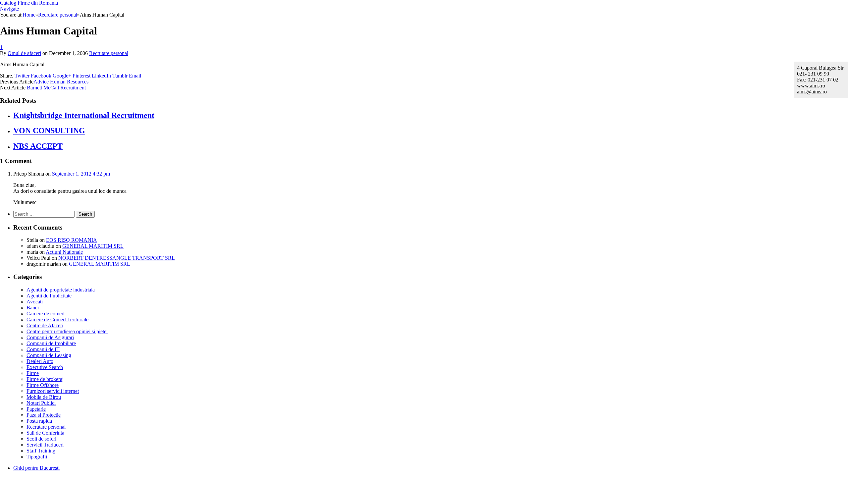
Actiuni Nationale (64, 252)
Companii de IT (43, 349)
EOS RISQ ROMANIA (71, 240)
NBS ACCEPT (38, 146)
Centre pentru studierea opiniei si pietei (67, 331)
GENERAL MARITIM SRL (93, 246)
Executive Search (44, 367)
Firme (32, 373)
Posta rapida (39, 421)
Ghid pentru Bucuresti (36, 468)
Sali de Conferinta (45, 433)
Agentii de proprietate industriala (60, 289)
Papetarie (36, 409)
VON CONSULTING (49, 130)
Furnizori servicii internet (52, 391)
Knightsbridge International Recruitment (83, 115)
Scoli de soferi (41, 439)
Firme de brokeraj (45, 379)
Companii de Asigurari (50, 337)
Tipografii (36, 456)
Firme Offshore (42, 385)
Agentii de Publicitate (49, 295)
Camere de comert (45, 313)
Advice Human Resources (60, 81)
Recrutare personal (108, 53)
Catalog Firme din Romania (29, 3)
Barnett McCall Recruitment (56, 87)
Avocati (34, 301)
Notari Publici (41, 403)
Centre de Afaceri (44, 325)
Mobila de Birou (43, 397)
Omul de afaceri (24, 53)
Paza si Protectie (43, 415)
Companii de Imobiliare (51, 343)
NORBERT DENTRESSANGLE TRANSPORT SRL (116, 258)
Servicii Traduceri (45, 445)
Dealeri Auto (39, 361)
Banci (32, 307)
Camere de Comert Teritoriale (57, 319)
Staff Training (40, 450)
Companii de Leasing (48, 355)
